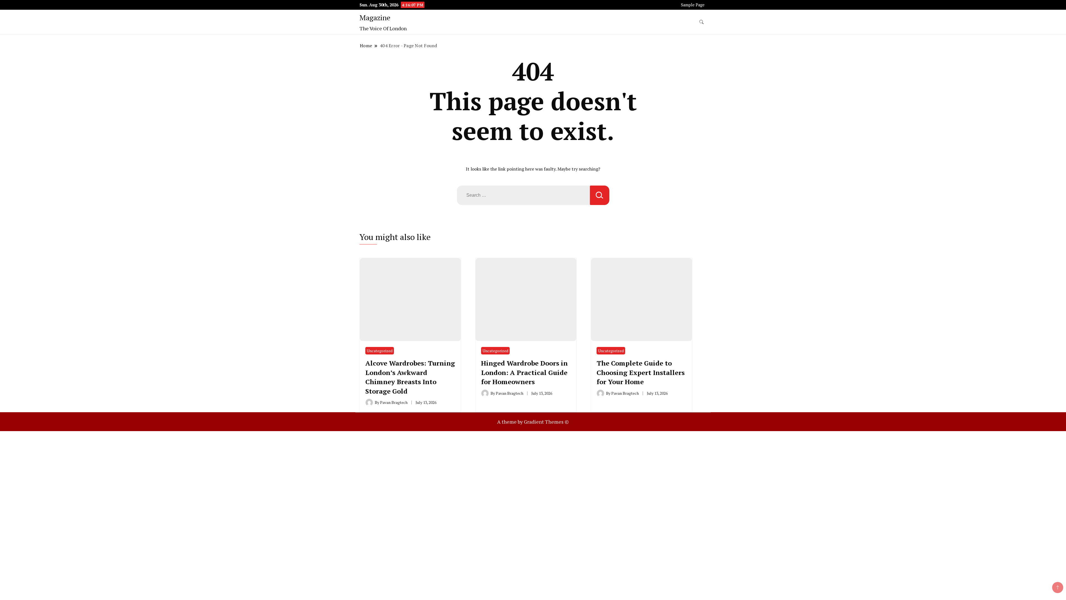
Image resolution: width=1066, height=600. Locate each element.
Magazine (374, 17)
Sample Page (693, 5)
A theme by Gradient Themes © (533, 421)
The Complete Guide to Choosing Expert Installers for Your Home (641, 372)
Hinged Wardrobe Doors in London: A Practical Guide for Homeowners (524, 372)
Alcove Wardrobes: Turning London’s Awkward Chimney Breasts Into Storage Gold (410, 377)
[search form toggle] (702, 22)
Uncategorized (380, 350)
